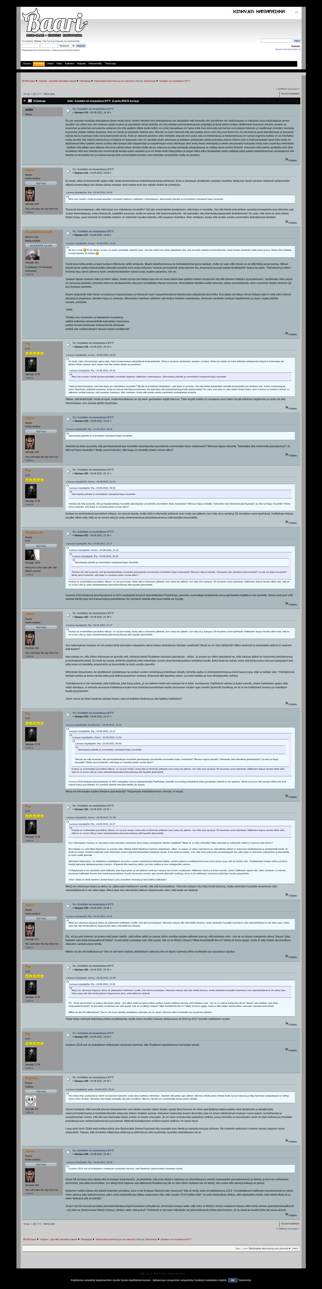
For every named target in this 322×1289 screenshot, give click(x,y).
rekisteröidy (73, 41)
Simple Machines (176, 1273)
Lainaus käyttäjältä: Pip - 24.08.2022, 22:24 (89, 1162)
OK (233, 1280)
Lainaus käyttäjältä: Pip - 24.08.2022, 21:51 (89, 916)
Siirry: (238, 1248)
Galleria (29, 212)
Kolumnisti (149, 81)
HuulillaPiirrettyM (38, 232)
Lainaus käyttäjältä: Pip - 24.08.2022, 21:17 (89, 543)
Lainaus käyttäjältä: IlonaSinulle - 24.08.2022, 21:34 (94, 725)
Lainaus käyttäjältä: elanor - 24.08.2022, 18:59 (91, 355)
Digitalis (31, 1078)
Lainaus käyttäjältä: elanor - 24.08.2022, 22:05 (91, 978)
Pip (27, 343)
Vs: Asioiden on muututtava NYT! (93, 108)
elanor (30, 170)
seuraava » (294, 89)
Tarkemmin (244, 1280)
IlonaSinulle (34, 532)
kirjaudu (59, 41)
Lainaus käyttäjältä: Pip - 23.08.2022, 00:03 (89, 192)
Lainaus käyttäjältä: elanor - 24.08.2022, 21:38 (91, 817)
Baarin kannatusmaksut (288, 49)
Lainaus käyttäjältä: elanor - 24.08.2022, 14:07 (91, 243)
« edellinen (281, 89)
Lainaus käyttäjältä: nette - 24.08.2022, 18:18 (90, 1089)
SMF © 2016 (160, 1273)
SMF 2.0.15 (146, 1273)
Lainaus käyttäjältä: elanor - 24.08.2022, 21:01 (91, 481)
